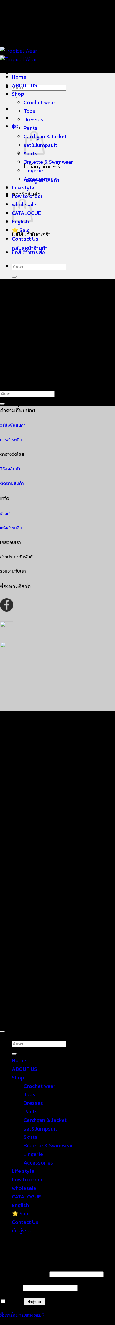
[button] (15, 126)
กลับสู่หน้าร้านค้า (29, 248)
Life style (23, 188)
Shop (18, 94)
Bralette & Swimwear (48, 162)
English (20, 1205)
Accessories (38, 179)
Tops (29, 111)
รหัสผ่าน (11, 1287)
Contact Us (25, 239)
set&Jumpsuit (40, 1129)
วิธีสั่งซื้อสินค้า (13, 425)
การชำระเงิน (11, 440)
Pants (30, 128)
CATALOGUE (26, 1197)
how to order (27, 196)
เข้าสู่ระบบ (34, 1302)
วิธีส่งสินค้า (10, 469)
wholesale (24, 1188)
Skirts (30, 1137)
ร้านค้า (6, 513)
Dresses (33, 119)
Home (19, 77)
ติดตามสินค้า (12, 483)
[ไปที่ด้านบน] (2, 1031)
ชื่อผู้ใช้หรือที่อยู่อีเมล (24, 1274)
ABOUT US (24, 85)
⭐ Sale (21, 230)
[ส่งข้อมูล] (14, 277)
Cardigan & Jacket (45, 136)
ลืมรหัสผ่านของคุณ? (22, 1315)
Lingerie (33, 170)
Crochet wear (39, 102)
